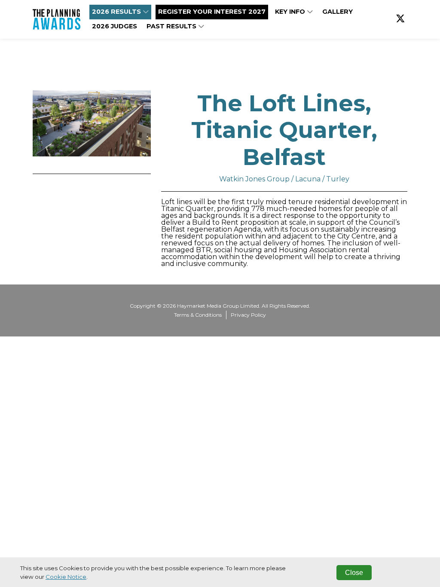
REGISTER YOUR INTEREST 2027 (212, 11)
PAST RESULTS (172, 26)
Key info (291, 11)
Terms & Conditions (198, 315)
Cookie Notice (66, 576)
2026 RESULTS (117, 11)
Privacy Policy (248, 315)
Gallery (337, 11)
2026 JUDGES (114, 26)
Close (354, 572)
